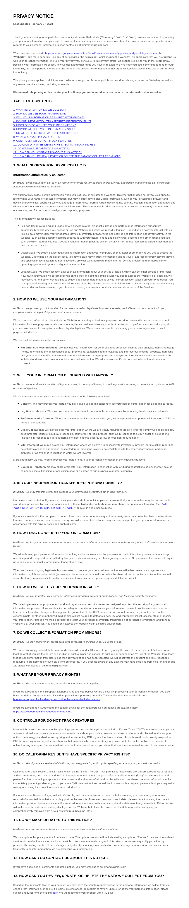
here (55, 892)
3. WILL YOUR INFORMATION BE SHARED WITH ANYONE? (49, 117)
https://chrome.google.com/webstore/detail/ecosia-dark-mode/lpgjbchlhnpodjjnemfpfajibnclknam (101, 53)
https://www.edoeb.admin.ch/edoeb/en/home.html (42, 711)
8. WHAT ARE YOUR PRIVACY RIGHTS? (37, 136)
